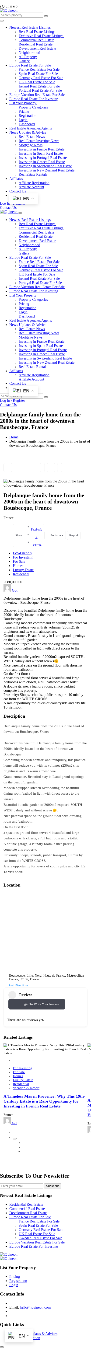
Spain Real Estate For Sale (38, 74)
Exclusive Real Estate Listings (41, 36)
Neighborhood (29, 53)
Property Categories (33, 107)
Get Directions (18, 985)
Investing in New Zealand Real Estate (46, 170)
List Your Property (23, 103)
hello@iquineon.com (35, 1307)
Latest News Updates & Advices (33, 1334)
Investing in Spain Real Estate (41, 153)
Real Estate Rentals (33, 174)
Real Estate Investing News (39, 141)
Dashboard (27, 124)
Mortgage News (30, 145)
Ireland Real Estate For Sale (39, 86)
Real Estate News (32, 137)
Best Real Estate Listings (37, 32)
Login (23, 120)
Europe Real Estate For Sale (30, 65)
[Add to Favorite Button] (16, 1132)
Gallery (24, 61)
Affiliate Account (31, 187)
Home (13, 437)
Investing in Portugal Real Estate (43, 158)
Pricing (24, 111)
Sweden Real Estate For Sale (40, 1238)
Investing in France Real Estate (41, 149)
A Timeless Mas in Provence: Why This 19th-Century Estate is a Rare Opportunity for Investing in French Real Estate (44, 1101)
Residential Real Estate (35, 44)
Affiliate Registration (34, 183)
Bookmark (51, 467)
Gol (14, 590)
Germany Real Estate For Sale (41, 78)
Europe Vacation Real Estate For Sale (37, 95)
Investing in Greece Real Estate (42, 162)
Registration (27, 116)
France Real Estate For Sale (39, 69)
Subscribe (53, 1186)
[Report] (59, 467)
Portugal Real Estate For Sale (40, 90)
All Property (28, 57)
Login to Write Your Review (40, 1004)
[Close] (20, 213)
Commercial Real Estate (36, 40)
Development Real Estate (37, 48)
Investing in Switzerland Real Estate (45, 166)
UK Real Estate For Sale (37, 82)
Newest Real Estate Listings (30, 27)
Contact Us (17, 191)
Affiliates (16, 179)
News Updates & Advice (27, 132)
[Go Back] (8, 467)
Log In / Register (12, 400)
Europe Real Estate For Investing (33, 99)
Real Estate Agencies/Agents (31, 128)
